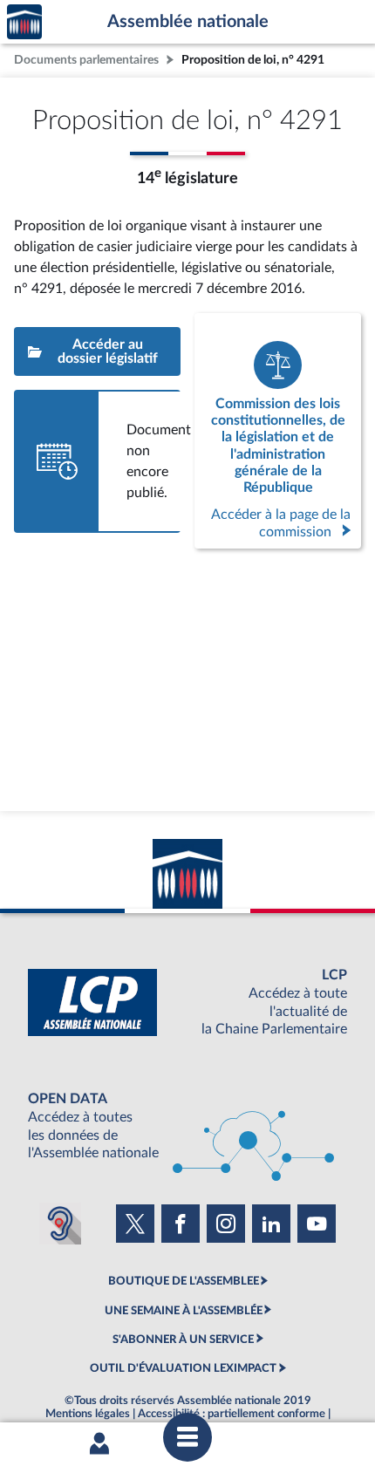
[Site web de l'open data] (187, 1126)
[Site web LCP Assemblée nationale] (187, 1002)
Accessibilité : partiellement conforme (231, 1413)
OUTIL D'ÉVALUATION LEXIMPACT (183, 1368)
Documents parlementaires (86, 59)
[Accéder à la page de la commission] (277, 431)
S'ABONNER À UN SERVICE (183, 1339)
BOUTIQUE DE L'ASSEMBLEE (183, 1281)
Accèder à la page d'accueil (24, 22)
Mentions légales (87, 1413)
